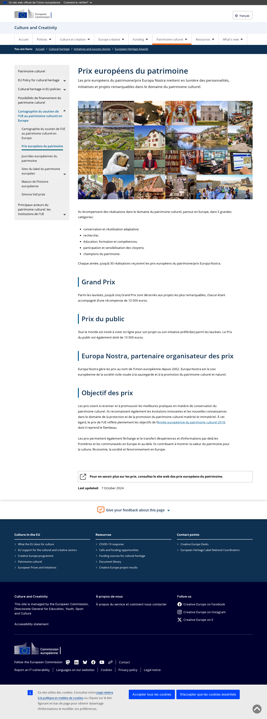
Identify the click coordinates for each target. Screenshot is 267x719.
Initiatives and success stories (92, 49)
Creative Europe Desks (195, 544)
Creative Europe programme (35, 556)
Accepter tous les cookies (151, 694)
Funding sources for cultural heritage (122, 556)
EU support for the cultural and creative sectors (47, 550)
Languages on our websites (75, 670)
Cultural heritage (59, 49)
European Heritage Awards (131, 49)
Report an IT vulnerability (32, 670)
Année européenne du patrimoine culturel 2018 (191, 422)
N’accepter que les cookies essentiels (208, 694)
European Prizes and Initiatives (37, 567)
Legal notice (152, 670)
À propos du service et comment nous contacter (131, 604)
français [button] (245, 15)
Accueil (23, 39)
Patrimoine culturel (30, 561)
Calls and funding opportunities (118, 550)
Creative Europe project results (118, 567)
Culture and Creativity (31, 596)
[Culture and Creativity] (35, 13)
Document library (110, 561)
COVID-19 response (111, 544)
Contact (124, 662)
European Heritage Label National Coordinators (210, 550)
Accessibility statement (31, 624)
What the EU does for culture (36, 544)
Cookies (106, 670)
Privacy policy (127, 670)
